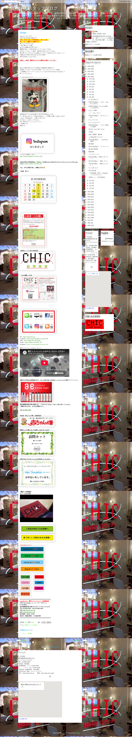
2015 (89, 207)
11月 (90, 81)
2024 (89, 71)
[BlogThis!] (44, 622)
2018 (89, 199)
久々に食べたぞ (93, 168)
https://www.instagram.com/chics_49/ (31, 156)
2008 (89, 225)
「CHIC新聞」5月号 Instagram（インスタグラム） (98, 173)
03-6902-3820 (27, 410)
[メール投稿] (38, 622)
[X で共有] (46, 622)
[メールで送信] (42, 622)
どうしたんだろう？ (95, 122)
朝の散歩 (91, 144)
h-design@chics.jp (29, 612)
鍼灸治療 (91, 151)
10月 (90, 84)
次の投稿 (23, 640)
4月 (90, 180)
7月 (90, 92)
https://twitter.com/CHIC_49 (33, 164)
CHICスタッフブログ (38, 8)
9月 (90, 86)
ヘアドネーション (94, 154)
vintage (91, 132)
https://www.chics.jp (29, 337)
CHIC (96, 31)
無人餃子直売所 (93, 149)
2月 (90, 185)
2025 (89, 69)
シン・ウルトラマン (95, 113)
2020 (89, 194)
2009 (89, 223)
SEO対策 (114, 241)
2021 (89, 191)
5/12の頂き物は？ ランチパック (99, 146)
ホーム (50, 640)
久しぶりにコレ (93, 120)
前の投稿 (77, 640)
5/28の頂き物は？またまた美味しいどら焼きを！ (99, 107)
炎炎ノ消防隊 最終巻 (95, 134)
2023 (89, 74)
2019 (89, 197)
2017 (89, 202)
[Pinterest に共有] (50, 622)
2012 (89, 215)
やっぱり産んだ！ (94, 99)
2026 (89, 66)
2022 (89, 76)
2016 (89, 204)
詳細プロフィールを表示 (92, 44)
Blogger (77, 733)
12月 (90, 79)
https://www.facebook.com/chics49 (37, 338)
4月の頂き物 (92, 170)
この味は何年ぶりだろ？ (96, 137)
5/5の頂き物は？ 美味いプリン (98, 161)
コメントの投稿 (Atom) (52, 647)
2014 (89, 210)
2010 (89, 220)
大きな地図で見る (22, 718)
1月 (90, 188)
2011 (89, 217)
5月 (90, 97)
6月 (90, 94)
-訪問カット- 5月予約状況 (97, 177)
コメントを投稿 (27, 633)
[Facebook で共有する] (48, 622)
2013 (89, 212)
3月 (90, 183)
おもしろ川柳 (93, 110)
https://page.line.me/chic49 (32, 340)
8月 (90, 89)
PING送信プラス (106, 241)
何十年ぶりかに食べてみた (97, 129)
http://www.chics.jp (29, 610)
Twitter (39, 162)
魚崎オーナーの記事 (31, 625)
